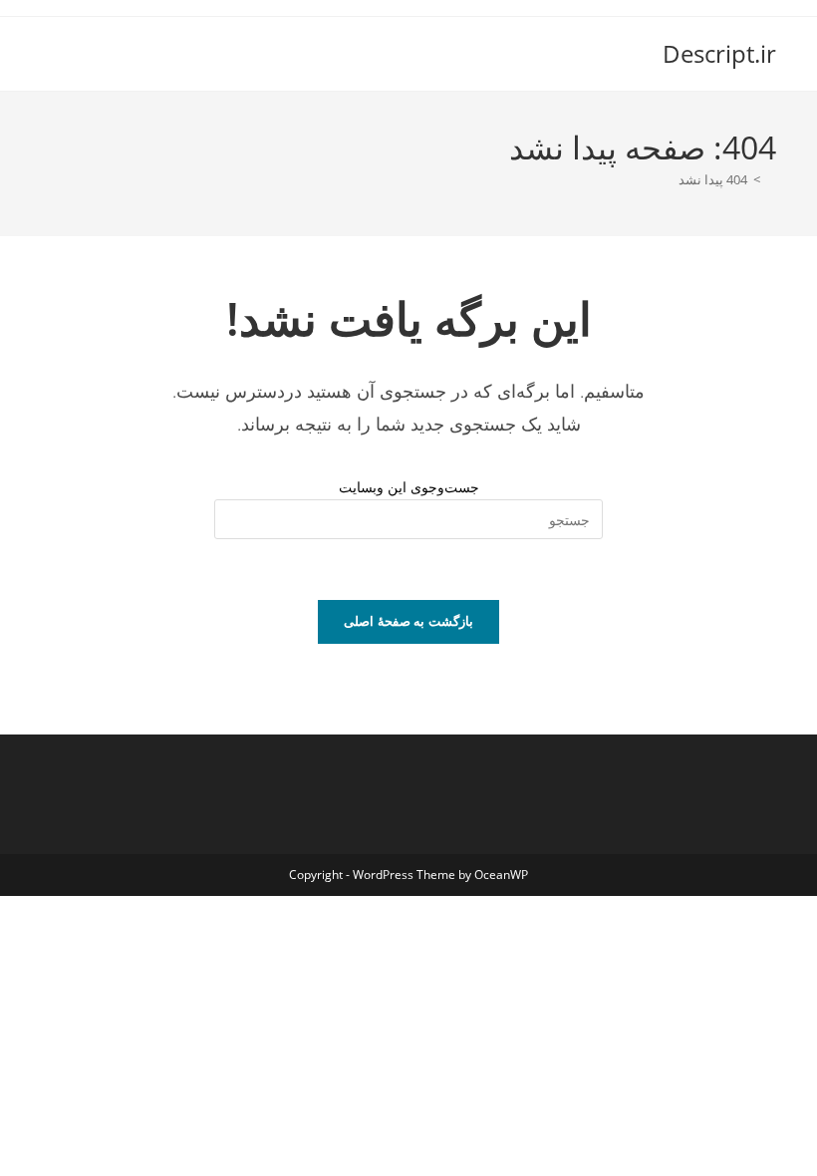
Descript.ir (719, 53)
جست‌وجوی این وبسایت (409, 486)
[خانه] (771, 179)
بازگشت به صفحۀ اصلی (408, 621)
